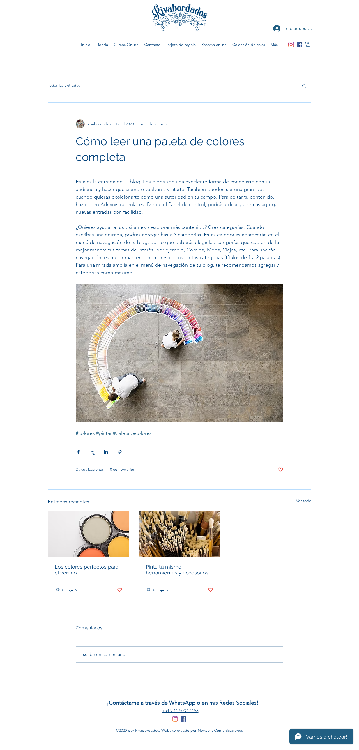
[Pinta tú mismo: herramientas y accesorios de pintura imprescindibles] (179, 534)
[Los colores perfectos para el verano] (88, 534)
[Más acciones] (280, 124)
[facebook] (299, 44)
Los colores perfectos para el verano (86, 570)
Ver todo (303, 500)
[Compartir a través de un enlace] (119, 452)
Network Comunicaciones (220, 730)
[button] (308, 44)
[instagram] (291, 44)
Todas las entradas (64, 85)
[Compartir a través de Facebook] (78, 452)
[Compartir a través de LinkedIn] (106, 452)
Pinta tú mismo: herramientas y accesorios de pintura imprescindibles (177, 570)
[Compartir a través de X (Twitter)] (92, 452)
